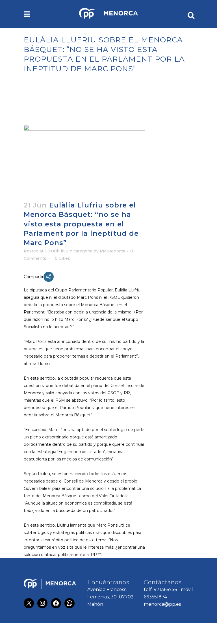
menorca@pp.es (162, 604)
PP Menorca (112, 251)
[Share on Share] (49, 277)
